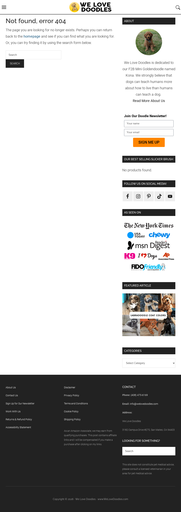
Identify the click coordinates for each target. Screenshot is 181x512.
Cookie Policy (71, 411)
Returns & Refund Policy (19, 419)
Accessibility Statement (18, 427)
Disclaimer (69, 387)
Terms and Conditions (76, 403)
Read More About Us (149, 101)
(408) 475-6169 (139, 395)
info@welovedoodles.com (144, 403)
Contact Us (12, 395)
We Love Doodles (90, 7)
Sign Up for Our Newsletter (20, 403)
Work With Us (13, 411)
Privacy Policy (71, 395)
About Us (11, 387)
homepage (32, 36)
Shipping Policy (72, 419)
